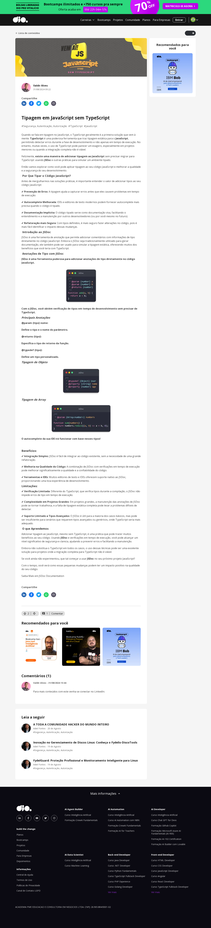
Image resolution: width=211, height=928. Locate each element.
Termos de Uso (24, 880)
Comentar (57, 613)
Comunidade (132, 20)
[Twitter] (38, 103)
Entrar (179, 20)
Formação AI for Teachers (121, 830)
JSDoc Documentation (51, 576)
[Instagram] (54, 818)
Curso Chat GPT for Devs (164, 820)
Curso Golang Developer (120, 886)
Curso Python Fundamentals (122, 870)
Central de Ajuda (25, 874)
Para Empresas (161, 20)
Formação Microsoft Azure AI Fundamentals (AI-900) (166, 832)
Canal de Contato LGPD (28, 890)
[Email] (53, 103)
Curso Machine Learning (77, 865)
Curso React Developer (162, 881)
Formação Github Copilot (163, 825)
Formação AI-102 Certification (166, 839)
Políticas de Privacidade (28, 885)
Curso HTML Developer (163, 860)
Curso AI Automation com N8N (123, 820)
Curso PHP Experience (119, 881)
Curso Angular (158, 876)
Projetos (118, 20)
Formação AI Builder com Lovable (168, 844)
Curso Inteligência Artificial (78, 814)
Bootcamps (104, 20)
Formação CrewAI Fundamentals (81, 820)
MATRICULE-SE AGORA (179, 6)
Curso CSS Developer (162, 865)
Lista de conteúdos (29, 33)
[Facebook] (31, 103)
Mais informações (103, 793)
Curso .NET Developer (119, 865)
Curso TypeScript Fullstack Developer (126, 876)
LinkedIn (99, 691)
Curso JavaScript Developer (164, 870)
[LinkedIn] (23, 103)
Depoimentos (23, 861)
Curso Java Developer (119, 860)
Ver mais (112, 892)
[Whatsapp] (46, 103)
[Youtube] (37, 818)
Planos (146, 20)
